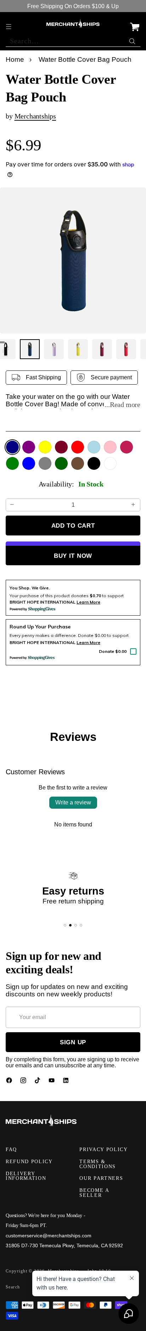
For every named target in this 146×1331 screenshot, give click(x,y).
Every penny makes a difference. (43, 635)
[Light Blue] (94, 447)
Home (15, 59)
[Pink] (110, 447)
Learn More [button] (88, 602)
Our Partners (101, 1178)
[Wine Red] (61, 447)
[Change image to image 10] (102, 349)
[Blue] (28, 463)
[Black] (94, 463)
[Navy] (12, 447)
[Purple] (28, 447)
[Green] (12, 463)
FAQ (11, 1149)
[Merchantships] (73, 23)
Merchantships (35, 116)
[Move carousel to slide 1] (65, 925)
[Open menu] (9, 23)
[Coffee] (77, 463)
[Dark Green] (61, 463)
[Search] (133, 39)
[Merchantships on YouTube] (52, 1082)
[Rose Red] (126, 447)
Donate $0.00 (113, 651)
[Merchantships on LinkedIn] (66, 1082)
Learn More (88, 642)
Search (13, 1287)
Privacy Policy (103, 1149)
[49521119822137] (73, 260)
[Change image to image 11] (126, 349)
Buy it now (73, 555)
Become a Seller (94, 1193)
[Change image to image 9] (78, 349)
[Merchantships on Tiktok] (38, 1082)
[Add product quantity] (133, 505)
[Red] (77, 447)
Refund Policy (29, 1161)
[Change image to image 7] (30, 349)
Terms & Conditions (97, 1164)
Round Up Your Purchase (40, 626)
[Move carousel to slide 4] (81, 925)
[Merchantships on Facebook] (10, 1082)
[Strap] (110, 463)
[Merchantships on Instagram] (24, 1082)
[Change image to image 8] (54, 349)
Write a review (73, 802)
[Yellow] (45, 447)
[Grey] (45, 463)
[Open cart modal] (134, 23)
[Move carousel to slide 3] (75, 925)
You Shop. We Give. (30, 587)
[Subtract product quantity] (12, 505)
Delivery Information (26, 1176)
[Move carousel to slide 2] (70, 925)
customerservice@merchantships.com (48, 1235)
